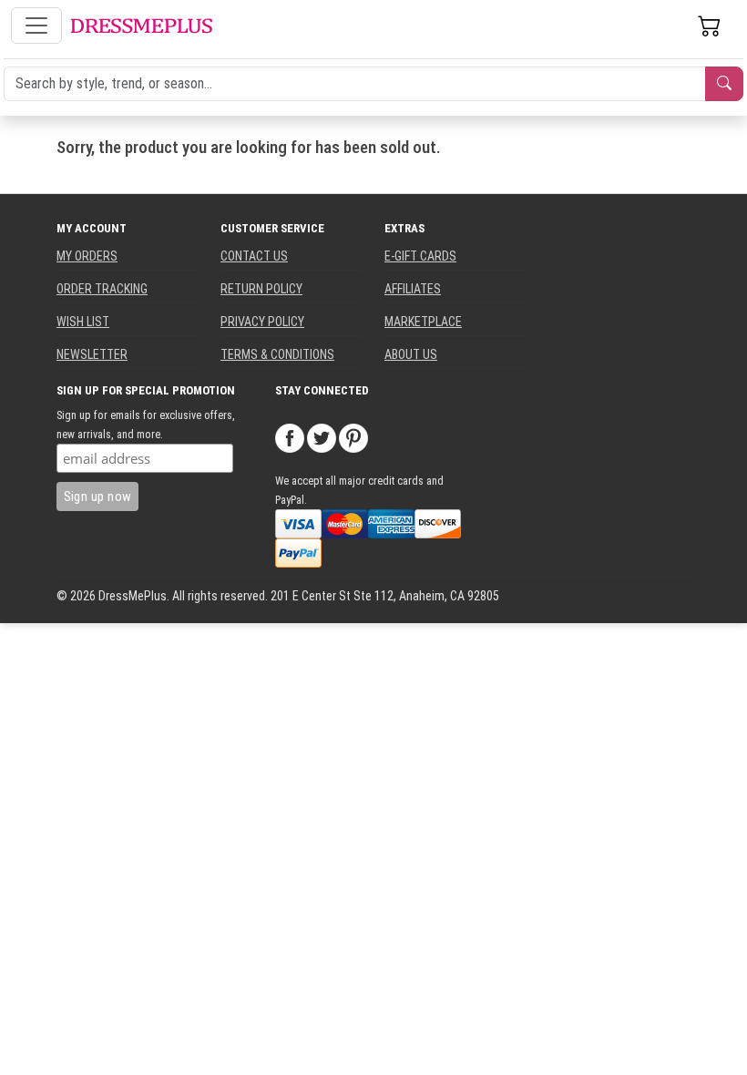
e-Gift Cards (420, 256)
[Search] (724, 84)
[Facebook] (289, 437)
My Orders (87, 256)
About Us (410, 354)
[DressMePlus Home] (141, 26)
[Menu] (36, 25)
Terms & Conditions (277, 354)
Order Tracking (102, 289)
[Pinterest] (353, 437)
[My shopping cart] (709, 25)
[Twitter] (321, 437)
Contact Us (254, 256)
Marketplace (423, 321)
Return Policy (261, 289)
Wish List (82, 321)
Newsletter (92, 354)
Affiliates (412, 289)
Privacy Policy (262, 321)
